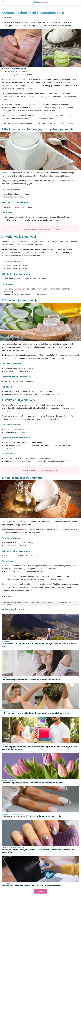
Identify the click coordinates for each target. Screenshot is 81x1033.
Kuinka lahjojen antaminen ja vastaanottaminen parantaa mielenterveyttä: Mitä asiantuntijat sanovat (39, 747)
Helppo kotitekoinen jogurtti (49, 229)
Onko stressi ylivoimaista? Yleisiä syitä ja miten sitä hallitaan (31, 679)
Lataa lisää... (40, 891)
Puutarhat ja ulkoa (9, 780)
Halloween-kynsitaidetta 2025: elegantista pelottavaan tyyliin (31, 816)
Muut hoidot (16, 8)
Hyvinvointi (6, 677)
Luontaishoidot (6, 8)
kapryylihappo (19, 529)
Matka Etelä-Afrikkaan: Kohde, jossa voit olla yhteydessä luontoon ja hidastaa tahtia (39, 644)
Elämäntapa (6, 641)
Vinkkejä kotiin (7, 883)
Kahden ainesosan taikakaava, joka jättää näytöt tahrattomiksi (32, 886)
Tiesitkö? (5, 744)
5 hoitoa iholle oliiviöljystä (49, 470)
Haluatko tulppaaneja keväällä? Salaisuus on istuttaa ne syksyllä (33, 783)
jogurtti (21, 207)
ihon (49, 97)
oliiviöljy (19, 445)
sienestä (18, 289)
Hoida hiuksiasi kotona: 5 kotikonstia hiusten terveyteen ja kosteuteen (35, 713)
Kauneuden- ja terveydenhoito (13, 711)
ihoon (74, 566)
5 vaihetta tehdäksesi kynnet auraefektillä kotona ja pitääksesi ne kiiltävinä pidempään (38, 851)
